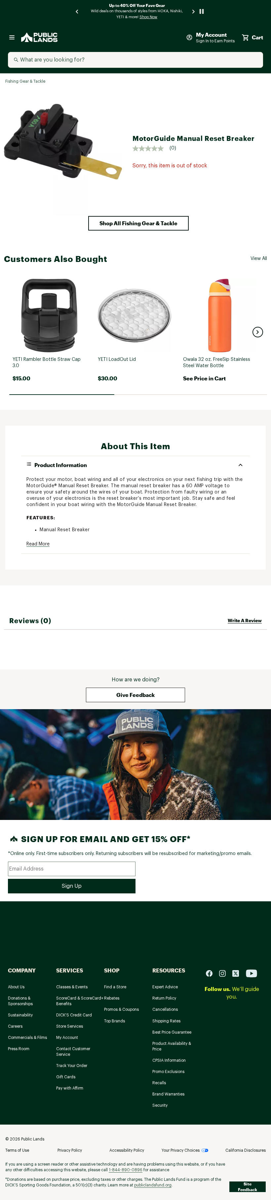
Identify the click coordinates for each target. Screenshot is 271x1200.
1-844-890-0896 (125, 1170)
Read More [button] (38, 544)
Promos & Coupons (121, 1009)
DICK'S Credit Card (74, 1015)
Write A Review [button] (245, 620)
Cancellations (165, 1009)
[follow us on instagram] (225, 973)
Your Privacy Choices (181, 1150)
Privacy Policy (70, 1150)
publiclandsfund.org (153, 1185)
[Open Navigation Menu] (12, 37)
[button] (138, 223)
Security (160, 1105)
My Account (67, 1038)
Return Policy (164, 998)
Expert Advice (165, 987)
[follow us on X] (238, 973)
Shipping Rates (166, 1021)
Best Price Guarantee (171, 1032)
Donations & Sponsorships (20, 1001)
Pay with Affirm (69, 1088)
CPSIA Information (169, 1060)
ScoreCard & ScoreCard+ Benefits (79, 1001)
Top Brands (114, 1021)
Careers (15, 1026)
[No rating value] (151, 148)
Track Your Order (71, 1066)
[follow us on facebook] (211, 973)
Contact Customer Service (73, 1051)
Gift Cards (65, 1077)
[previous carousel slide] (77, 11)
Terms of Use (17, 1150)
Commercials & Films (27, 1038)
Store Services (69, 1026)
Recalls (159, 1083)
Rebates (111, 998)
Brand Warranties (168, 1094)
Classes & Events (72, 987)
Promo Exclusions (168, 1072)
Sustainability (20, 1015)
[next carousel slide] (194, 11)
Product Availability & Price (171, 1046)
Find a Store (115, 987)
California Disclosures (245, 1150)
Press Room (18, 1049)
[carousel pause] (202, 11)
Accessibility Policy (126, 1150)
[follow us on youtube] (251, 973)
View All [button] (259, 258)
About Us (16, 987)
